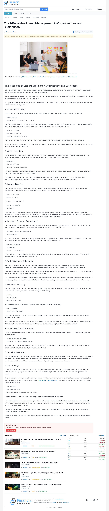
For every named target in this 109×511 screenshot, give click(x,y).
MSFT (69, 453)
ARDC (40, 457)
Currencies (27, 17)
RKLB (45, 467)
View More (62, 435)
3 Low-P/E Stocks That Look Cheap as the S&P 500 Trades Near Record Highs (41, 485)
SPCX (48, 467)
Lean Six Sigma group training (47, 380)
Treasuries (43, 17)
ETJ (42, 457)
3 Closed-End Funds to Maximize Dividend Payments (38, 451)
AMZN (69, 440)
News (21, 17)
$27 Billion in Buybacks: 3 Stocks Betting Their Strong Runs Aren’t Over (42, 473)
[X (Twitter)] (87, 501)
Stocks (16, 13)
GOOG (69, 449)
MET (45, 479)
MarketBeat (25, 457)
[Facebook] (90, 501)
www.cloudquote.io (59, 499)
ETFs (22, 13)
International (36, 17)
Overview (15, 17)
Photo (68, 73)
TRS (46, 491)
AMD (69, 444)
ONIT (40, 491)
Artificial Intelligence (35, 479)
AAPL (69, 442)
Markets (8, 13)
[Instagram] (97, 501)
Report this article (11, 430)
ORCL (69, 457)
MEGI (45, 457)
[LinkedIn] (94, 501)
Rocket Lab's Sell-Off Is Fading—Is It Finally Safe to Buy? (39, 462)
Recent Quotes (75, 9)
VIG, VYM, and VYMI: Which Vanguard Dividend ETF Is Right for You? (41, 440)
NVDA (69, 455)
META (69, 451)
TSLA (69, 459)
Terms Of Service (65, 502)
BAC (69, 446)
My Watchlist (88, 9)
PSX (47, 479)
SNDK (50, 479)
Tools (29, 13)
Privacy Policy (55, 502)
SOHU (43, 491)
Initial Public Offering (35, 467)
